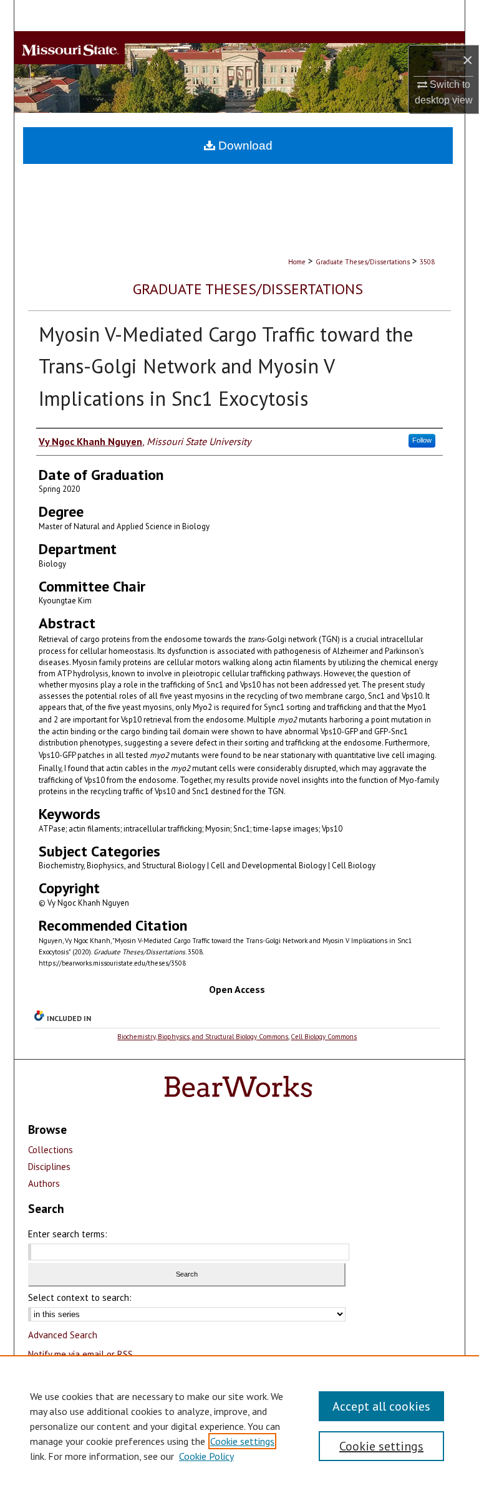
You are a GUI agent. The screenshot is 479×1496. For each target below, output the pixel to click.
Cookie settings (242, 1441)
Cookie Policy (206, 1456)
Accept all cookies (381, 1406)
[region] (239, 1425)
